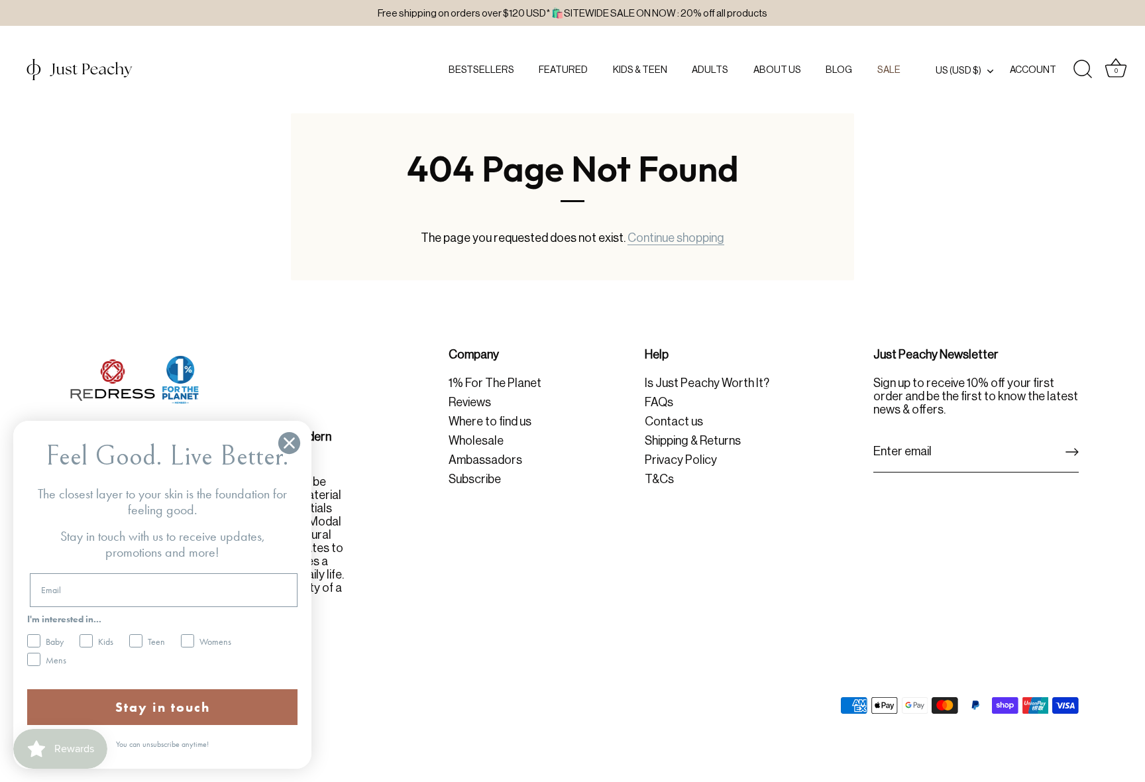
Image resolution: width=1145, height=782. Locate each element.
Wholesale (476, 440)
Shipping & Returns (693, 440)
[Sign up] (1072, 452)
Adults (710, 69)
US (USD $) (958, 70)
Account (1033, 69)
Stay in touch (162, 707)
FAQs (659, 402)
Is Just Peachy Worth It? (707, 383)
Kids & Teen (640, 69)
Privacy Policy (681, 460)
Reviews (470, 402)
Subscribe (475, 479)
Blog (839, 69)
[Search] (1082, 69)
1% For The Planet (495, 383)
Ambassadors (485, 460)
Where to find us (490, 421)
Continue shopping (675, 238)
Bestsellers (481, 69)
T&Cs (659, 479)
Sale (888, 69)
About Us (777, 69)
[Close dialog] (289, 443)
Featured (563, 69)
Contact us (674, 421)
